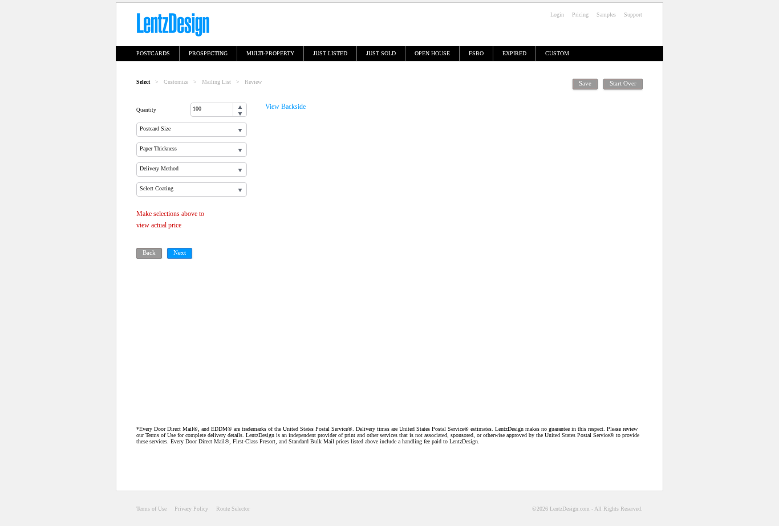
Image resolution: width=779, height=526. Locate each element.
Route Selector (233, 508)
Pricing (580, 14)
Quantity (146, 110)
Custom (557, 53)
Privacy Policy (191, 508)
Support (633, 14)
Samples (606, 14)
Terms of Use (151, 508)
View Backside (285, 107)
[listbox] (191, 130)
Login (557, 14)
